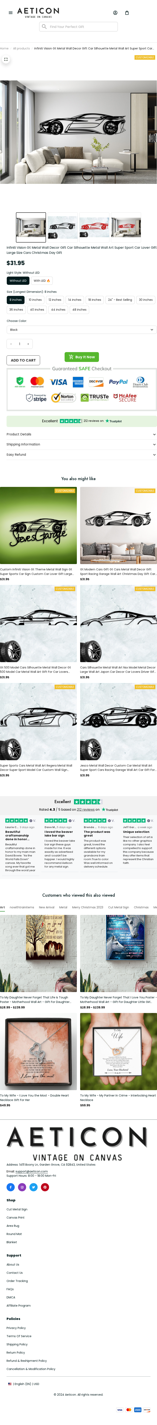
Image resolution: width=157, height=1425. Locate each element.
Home (4, 48)
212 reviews (86, 809)
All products (21, 48)
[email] (32, 1171)
